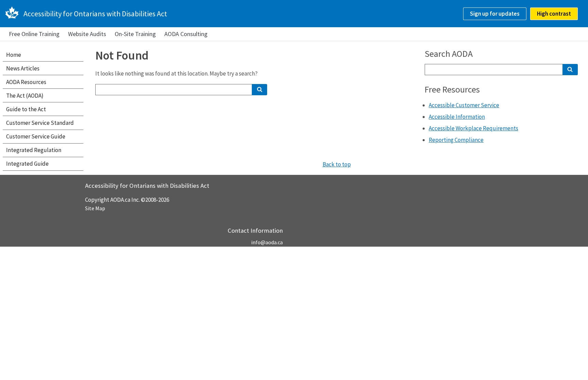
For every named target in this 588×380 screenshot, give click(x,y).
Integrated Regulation (33, 150)
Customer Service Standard (40, 123)
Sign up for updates (495, 13)
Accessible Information (457, 116)
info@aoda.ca (267, 242)
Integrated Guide (27, 163)
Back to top (337, 164)
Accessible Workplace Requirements (473, 128)
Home (13, 55)
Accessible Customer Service (464, 105)
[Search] (259, 89)
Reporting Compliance (456, 140)
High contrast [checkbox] (554, 13)
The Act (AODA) (25, 95)
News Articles (22, 68)
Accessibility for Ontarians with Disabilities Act (95, 13)
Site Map (95, 208)
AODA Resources (26, 82)
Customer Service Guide (35, 136)
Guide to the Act (26, 109)
